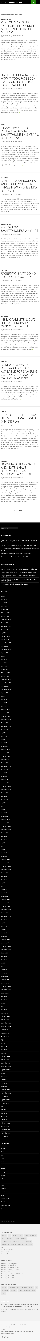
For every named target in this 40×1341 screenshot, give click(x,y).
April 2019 (4, 853)
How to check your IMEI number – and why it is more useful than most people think (19, 541)
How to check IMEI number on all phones (25, 569)
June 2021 (4, 773)
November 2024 (6, 643)
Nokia (2, 1185)
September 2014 (6, 1033)
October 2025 (5, 623)
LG (2, 1178)
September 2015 (6, 996)
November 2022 (6, 719)
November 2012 (6, 1093)
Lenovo (9, 1238)
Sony (2, 1195)
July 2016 (3, 963)
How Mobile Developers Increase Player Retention (16, 553)
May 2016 (4, 970)
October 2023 (5, 686)
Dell (2, 1155)
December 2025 (6, 619)
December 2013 (6, 1063)
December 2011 (6, 1130)
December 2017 (6, 906)
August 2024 (4, 653)
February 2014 (5, 1056)
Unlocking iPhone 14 (7, 1276)
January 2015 (5, 1020)
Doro (2, 1158)
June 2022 (4, 736)
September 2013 (6, 1070)
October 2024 (5, 646)
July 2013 (3, 1073)
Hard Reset (23, 1327)
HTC (2, 1165)
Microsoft (16, 1241)
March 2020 (4, 816)
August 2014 (4, 1036)
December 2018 (6, 866)
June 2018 (4, 886)
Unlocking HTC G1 (6, 1272)
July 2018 (3, 883)
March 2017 (4, 936)
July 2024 (3, 656)
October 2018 (5, 873)
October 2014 (5, 1030)
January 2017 (5, 943)
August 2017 (4, 919)
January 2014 (5, 1060)
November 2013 (6, 1066)
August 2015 (4, 1000)
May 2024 (4, 663)
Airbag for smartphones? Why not (19, 229)
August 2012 (4, 1103)
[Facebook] (2, 1337)
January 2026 (5, 616)
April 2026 (4, 606)
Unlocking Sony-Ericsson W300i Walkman (13, 1274)
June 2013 (4, 1076)
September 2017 (6, 916)
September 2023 (6, 689)
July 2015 (3, 1003)
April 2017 (4, 933)
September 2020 (6, 796)
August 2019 (4, 839)
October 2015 (5, 993)
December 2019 (6, 826)
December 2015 (6, 986)
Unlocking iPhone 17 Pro (8, 1266)
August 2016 (4, 960)
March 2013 (4, 1086)
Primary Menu (38, 2)
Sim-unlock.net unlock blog (11, 2)
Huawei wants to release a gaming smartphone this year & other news (20, 133)
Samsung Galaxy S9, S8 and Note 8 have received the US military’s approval (18, 469)
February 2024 (5, 673)
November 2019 (6, 829)
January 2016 (5, 983)
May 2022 (4, 739)
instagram (4, 316)
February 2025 (5, 636)
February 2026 (5, 613)
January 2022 (5, 753)
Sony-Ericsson (5, 1198)
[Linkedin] (7, 1337)
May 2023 (4, 703)
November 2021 (6, 759)
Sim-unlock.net (5, 1327)
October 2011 (5, 1136)
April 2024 (4, 666)
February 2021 (5, 779)
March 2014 (4, 1053)
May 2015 (4, 1006)
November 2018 (6, 869)
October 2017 (5, 913)
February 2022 (5, 749)
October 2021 (5, 763)
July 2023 (3, 696)
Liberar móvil (13, 1331)
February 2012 (5, 1123)
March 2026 (4, 609)
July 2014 (3, 1040)
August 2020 (4, 799)
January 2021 (5, 783)
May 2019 (4, 849)
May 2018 (4, 889)
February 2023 (5, 709)
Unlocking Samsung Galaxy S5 (10, 1270)
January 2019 (5, 863)
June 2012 (4, 1110)
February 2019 (5, 859)
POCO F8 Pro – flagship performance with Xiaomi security (18, 545)
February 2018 (5, 899)
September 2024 (6, 649)
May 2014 (4, 1046)
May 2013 (4, 1080)
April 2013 (4, 1083)
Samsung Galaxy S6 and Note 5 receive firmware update (19, 580)
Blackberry (4, 1152)
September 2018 (6, 876)
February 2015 (5, 1016)
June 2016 (4, 966)
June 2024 (4, 659)
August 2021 (4, 769)
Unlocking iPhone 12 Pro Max (10, 1268)
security (3, 1192)
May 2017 (4, 929)
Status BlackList (26, 1241)
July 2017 (3, 923)
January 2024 (5, 676)
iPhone (3, 1175)
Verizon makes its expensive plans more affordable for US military (18, 27)
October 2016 (5, 953)
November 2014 (6, 1026)
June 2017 (4, 926)
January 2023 (5, 713)
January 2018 (5, 903)
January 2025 (5, 639)
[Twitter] (5, 1337)
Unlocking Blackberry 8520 (9, 1263)
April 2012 (4, 1116)
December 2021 (6, 756)
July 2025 (3, 633)
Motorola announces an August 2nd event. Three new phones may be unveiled (19, 186)
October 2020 (5, 793)
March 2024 (4, 669)
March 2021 (4, 776)
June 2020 (4, 806)
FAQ (2, 1248)
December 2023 (6, 679)
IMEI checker (16, 1327)
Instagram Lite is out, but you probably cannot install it (18, 323)
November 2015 (6, 990)
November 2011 (6, 1133)
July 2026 (3, 596)
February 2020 (5, 819)
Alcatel (3, 1148)
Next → (21, 511)
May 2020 (4, 809)
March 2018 (4, 896)
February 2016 (5, 980)
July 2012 (3, 1106)
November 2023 (6, 683)
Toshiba (3, 1202)
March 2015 (4, 1013)
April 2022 (4, 743)
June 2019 (4, 846)
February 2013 (5, 1090)
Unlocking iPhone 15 (7, 1278)
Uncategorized (6, 19)
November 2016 (6, 950)
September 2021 (6, 766)
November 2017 (6, 909)
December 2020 (6, 786)
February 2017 (5, 939)
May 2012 (4, 1113)
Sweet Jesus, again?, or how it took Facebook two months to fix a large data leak (19, 80)
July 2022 (3, 733)
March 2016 (4, 976)
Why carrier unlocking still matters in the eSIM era (16, 557)
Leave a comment (18, 36)
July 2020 (3, 803)
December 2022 (6, 716)
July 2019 (3, 843)
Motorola (4, 177)
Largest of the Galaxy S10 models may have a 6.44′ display (19, 418)
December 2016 (6, 946)
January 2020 (5, 823)
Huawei (3, 125)
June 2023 (4, 699)
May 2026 (4, 603)
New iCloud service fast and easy (26, 572)
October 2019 (5, 833)
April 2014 (4, 1050)
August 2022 (4, 729)
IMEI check (5, 1244)
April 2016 (4, 973)
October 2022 (5, 723)
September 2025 (6, 626)
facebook (4, 270)
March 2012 (4, 1120)
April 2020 (4, 813)
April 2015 (4, 1010)
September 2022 (6, 726)
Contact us (5, 1301)
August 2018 (4, 879)
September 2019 (6, 836)
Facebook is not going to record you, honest (19, 275)
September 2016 (6, 956)
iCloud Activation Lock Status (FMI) (21, 1244)
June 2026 (4, 599)
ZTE (2, 1208)
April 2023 (4, 706)
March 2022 (4, 746)
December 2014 (6, 1023)
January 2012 (5, 1126)
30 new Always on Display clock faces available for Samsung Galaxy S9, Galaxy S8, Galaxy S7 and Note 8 (19, 371)
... (19, 112)
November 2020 (6, 789)
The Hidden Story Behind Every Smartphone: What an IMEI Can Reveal (20, 549)
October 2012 (5, 1096)
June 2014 (4, 1043)
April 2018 (4, 893)
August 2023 (4, 693)
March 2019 (4, 856)
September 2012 (6, 1100)
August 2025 (4, 629)
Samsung (4, 362)
